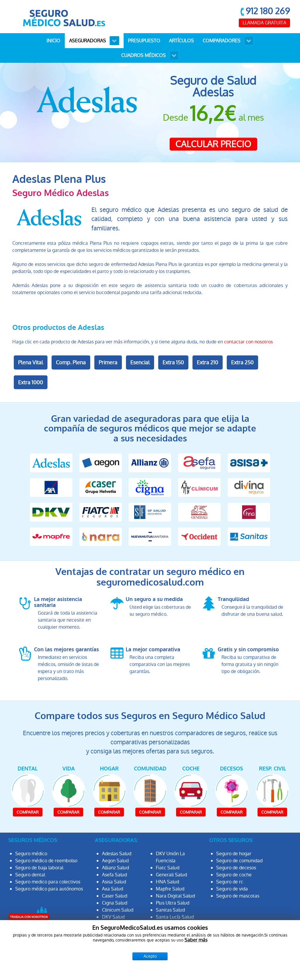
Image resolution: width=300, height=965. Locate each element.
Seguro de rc (229, 881)
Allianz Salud (115, 867)
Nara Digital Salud (175, 896)
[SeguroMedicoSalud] (64, 16)
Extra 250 (242, 362)
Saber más (196, 940)
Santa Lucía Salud (175, 917)
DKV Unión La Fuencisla (170, 857)
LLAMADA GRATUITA (264, 22)
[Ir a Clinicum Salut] (199, 487)
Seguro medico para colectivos (47, 881)
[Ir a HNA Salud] (249, 511)
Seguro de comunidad (239, 860)
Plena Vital (30, 362)
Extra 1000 (30, 382)
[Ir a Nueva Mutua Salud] (150, 536)
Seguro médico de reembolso (46, 860)
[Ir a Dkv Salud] (51, 511)
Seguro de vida (232, 888)
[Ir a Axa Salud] (51, 487)
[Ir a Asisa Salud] (249, 462)
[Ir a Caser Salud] (100, 487)
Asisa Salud (114, 881)
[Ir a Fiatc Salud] (100, 511)
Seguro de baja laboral (39, 867)
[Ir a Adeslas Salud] (51, 462)
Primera (108, 362)
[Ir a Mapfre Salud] (51, 536)
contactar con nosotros (248, 341)
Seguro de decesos (236, 867)
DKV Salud (113, 917)
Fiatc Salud (167, 867)
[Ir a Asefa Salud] (199, 462)
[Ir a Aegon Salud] (100, 462)
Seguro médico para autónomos (49, 888)
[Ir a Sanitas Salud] (249, 536)
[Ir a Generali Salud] (199, 511)
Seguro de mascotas (237, 896)
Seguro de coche (234, 874)
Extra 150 (173, 362)
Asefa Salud (114, 874)
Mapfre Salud (170, 888)
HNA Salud (167, 881)
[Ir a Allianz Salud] (150, 462)
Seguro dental (30, 874)
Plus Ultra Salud (172, 903)
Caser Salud (114, 896)
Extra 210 (207, 362)
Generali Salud (171, 874)
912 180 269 (268, 11)
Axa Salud (112, 888)
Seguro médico (31, 853)
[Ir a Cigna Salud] (150, 487)
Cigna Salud (114, 903)
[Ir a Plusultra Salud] (199, 536)
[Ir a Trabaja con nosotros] (29, 913)
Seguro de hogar (233, 853)
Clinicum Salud (117, 910)
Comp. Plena (71, 362)
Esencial (140, 362)
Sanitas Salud (170, 910)
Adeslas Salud (116, 853)
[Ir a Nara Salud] (100, 536)
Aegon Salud (115, 860)
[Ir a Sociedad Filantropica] (150, 511)
